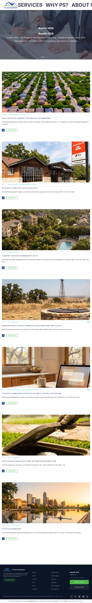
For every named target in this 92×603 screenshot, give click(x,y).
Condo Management (14, 457)
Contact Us (34, 589)
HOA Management (13, 252)
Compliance (53, 579)
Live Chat (75, 577)
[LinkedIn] (87, 596)
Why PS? (57, 5)
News (33, 582)
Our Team (34, 579)
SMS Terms (58, 596)
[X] (75, 596)
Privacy (61, 596)
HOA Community (12, 184)
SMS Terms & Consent (77, 601)
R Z (5, 184)
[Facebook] (71, 596)
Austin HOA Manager (14, 525)
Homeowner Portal (79, 587)
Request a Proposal (79, 582)
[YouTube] (83, 596)
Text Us (71, 577)
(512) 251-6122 (74, 572)
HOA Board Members (14, 390)
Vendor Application (55, 589)
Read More (12, 130)
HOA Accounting (54, 572)
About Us (34, 572)
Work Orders (53, 582)
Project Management (55, 585)
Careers (33, 585)
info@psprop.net (73, 574)
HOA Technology (54, 575)
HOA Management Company (17, 114)
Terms (53, 596)
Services (30, 5)
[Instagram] (79, 596)
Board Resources (80, 577)
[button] (3, 130)
